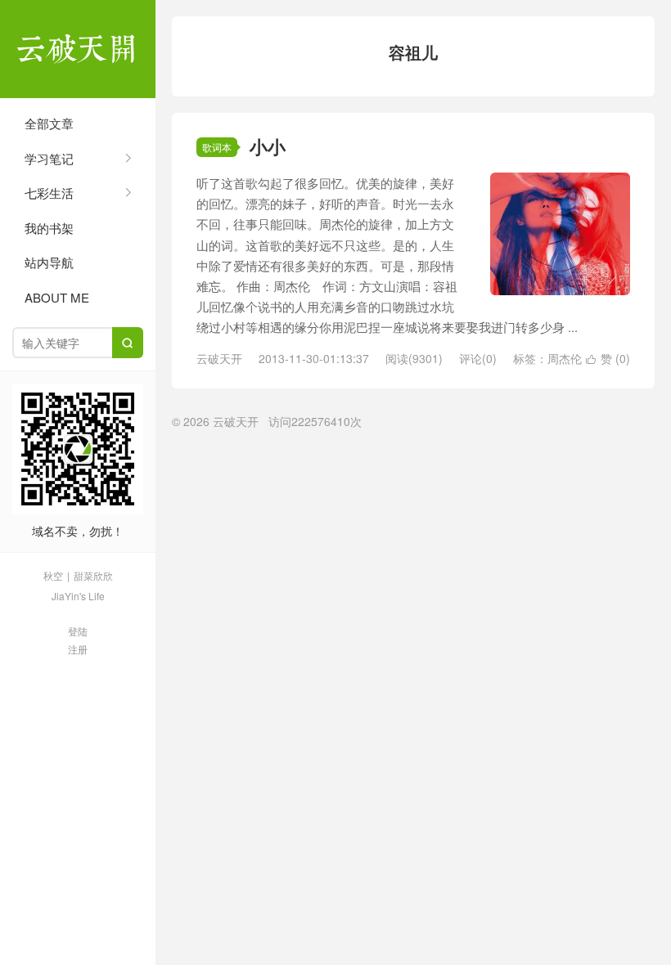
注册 (78, 649)
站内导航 (49, 262)
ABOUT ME (57, 297)
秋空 (53, 575)
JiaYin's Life (78, 596)
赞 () (608, 358)
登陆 (78, 631)
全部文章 (49, 123)
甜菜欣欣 (93, 575)
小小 (268, 146)
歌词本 (217, 147)
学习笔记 (49, 158)
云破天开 (77, 49)
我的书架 (49, 227)
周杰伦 (564, 358)
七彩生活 (49, 192)
